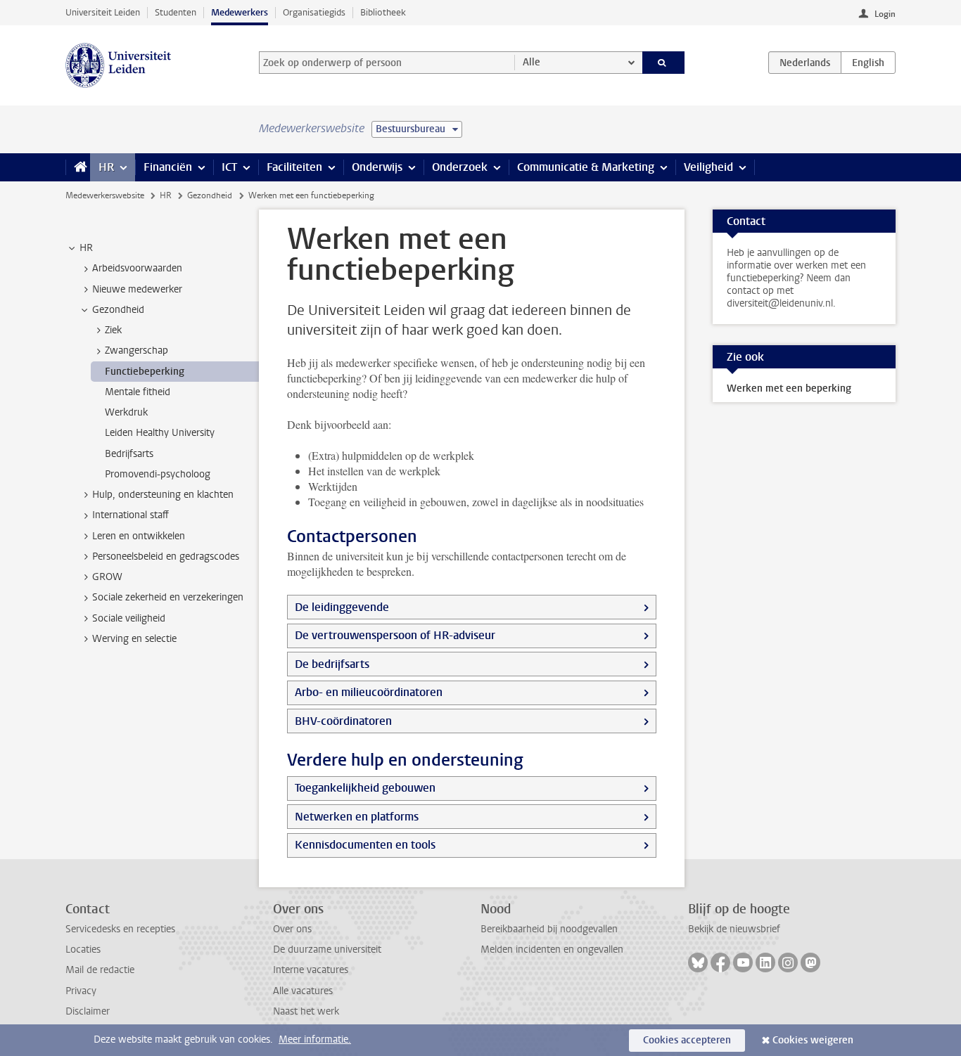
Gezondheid (209, 195)
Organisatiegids (314, 12)
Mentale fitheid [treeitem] (137, 392)
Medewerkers (239, 12)
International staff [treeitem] (130, 515)
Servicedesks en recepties (120, 929)
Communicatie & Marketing (585, 167)
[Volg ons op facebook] (720, 962)
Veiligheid (708, 167)
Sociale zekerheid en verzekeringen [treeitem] (167, 597)
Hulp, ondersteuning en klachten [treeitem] (163, 494)
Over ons (292, 929)
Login (885, 14)
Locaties (83, 949)
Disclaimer (87, 1011)
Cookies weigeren (812, 1040)
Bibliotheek (383, 12)
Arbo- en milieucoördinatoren (369, 692)
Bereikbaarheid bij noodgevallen (549, 929)
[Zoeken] (663, 62)
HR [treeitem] (86, 248)
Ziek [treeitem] (113, 330)
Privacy (80, 991)
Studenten (175, 12)
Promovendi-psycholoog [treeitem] (157, 474)
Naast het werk (306, 1011)
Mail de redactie (99, 970)
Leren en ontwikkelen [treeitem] (138, 536)
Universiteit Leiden (102, 12)
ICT (229, 167)
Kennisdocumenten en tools (365, 844)
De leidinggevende (342, 607)
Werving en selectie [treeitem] (134, 638)
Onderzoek (460, 167)
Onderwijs (377, 167)
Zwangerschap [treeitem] (136, 350)
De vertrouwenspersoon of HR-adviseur (395, 635)
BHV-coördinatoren (343, 721)
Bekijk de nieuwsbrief (734, 929)
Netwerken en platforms (357, 816)
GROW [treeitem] (107, 577)
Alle (531, 62)
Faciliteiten (294, 167)
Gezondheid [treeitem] (118, 309)
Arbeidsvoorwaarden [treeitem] (137, 268)
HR (106, 167)
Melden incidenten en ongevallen (551, 949)
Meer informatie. (315, 1039)
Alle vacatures (303, 991)
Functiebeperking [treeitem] (144, 371)
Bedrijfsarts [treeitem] (129, 454)
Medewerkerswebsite (104, 195)
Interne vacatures (310, 970)
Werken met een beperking (789, 388)
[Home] (77, 167)
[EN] (868, 62)
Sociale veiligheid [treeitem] (128, 618)
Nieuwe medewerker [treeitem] (137, 289)
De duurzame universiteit (327, 949)
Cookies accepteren (687, 1040)
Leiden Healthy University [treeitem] (160, 432)
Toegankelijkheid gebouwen (365, 787)
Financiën (168, 167)
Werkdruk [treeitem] (126, 412)
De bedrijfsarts (332, 664)
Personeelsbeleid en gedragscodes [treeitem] (165, 556)
